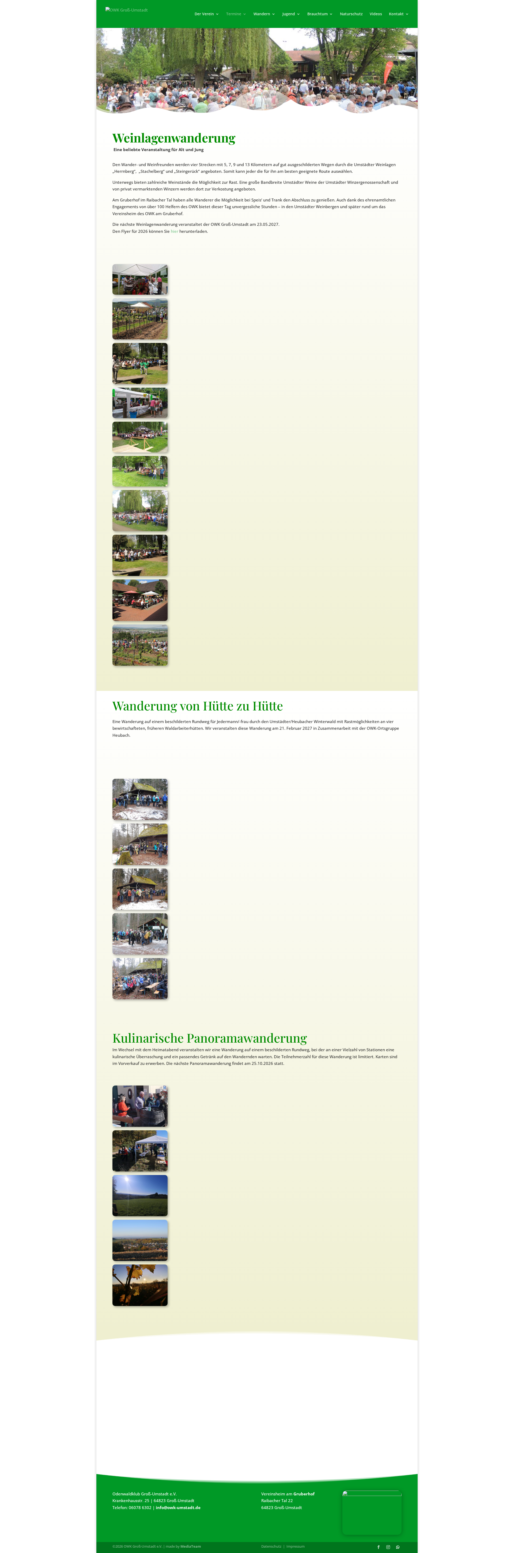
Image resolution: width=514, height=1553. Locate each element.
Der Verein (204, 14)
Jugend (288, 14)
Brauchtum (317, 14)
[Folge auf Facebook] (378, 1547)
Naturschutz (351, 14)
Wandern (262, 14)
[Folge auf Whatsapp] (398, 1547)
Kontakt (396, 14)
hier (174, 231)
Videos (376, 14)
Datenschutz (271, 1546)
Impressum (295, 1546)
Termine (233, 14)
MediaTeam (190, 1546)
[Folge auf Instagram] (388, 1547)
